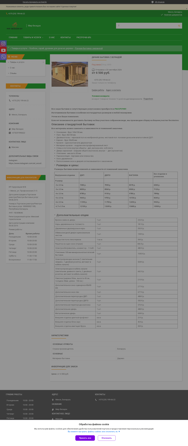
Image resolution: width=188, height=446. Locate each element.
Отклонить (107, 438)
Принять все (85, 438)
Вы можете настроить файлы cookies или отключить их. (93, 431)
